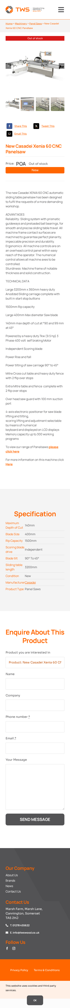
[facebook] (7, 948)
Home (9, 23)
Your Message (16, 760)
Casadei (30, 582)
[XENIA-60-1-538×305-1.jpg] (35, 66)
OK (35, 1000)
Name (10, 674)
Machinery (21, 23)
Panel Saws (35, 23)
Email (11, 738)
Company (13, 695)
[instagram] (13, 948)
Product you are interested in (28, 652)
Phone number (18, 717)
